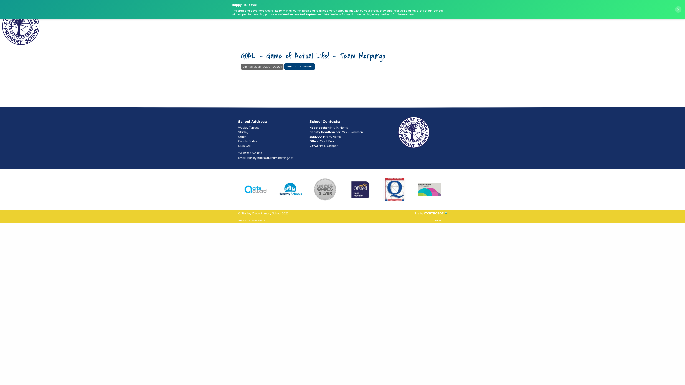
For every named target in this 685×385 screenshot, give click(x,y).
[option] (255, 189)
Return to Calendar (299, 66)
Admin (438, 220)
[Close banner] (678, 9)
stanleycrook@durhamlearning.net (270, 158)
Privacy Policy (258, 220)
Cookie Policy (244, 220)
